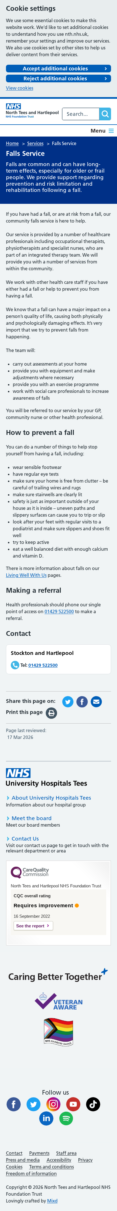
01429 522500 (59, 611)
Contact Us (25, 838)
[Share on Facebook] (82, 701)
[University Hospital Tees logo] (46, 777)
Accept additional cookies (55, 68)
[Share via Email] (96, 701)
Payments (39, 1153)
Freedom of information (31, 1173)
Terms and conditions (51, 1167)
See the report (30, 925)
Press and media (23, 1160)
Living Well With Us (26, 575)
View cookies (19, 88)
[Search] (105, 114)
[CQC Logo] (30, 877)
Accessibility (59, 1160)
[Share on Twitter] (68, 701)
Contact (14, 1153)
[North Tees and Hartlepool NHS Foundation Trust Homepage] (32, 110)
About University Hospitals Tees (51, 798)
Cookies (14, 1167)
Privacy (85, 1160)
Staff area (66, 1153)
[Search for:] (80, 114)
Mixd (52, 1201)
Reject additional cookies (55, 78)
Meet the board (32, 818)
